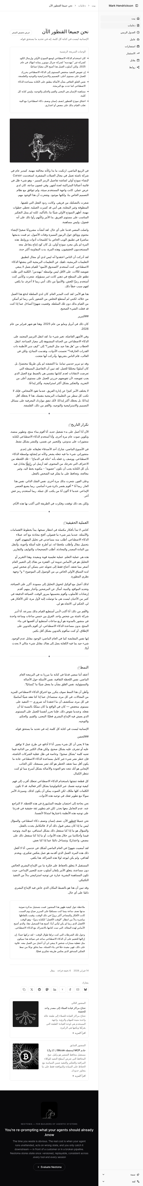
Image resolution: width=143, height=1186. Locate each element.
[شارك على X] (32, 989)
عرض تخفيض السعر (21, 32)
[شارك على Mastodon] (47, 989)
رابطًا (29, 463)
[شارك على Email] (78, 989)
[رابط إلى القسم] (69, 424)
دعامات (82, 5)
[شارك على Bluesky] (85, 989)
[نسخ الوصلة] (24, 989)
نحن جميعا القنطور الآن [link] (60, 5)
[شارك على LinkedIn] (55, 989)
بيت (94, 5)
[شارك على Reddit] (39, 989)
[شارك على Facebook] (70, 989)
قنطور (72, 820)
